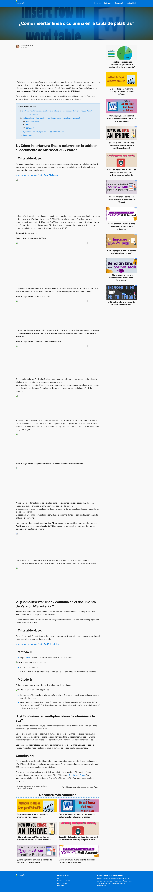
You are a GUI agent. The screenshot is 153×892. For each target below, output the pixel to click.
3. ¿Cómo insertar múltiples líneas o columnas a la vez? (43, 132)
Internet (97, 3)
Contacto (60, 885)
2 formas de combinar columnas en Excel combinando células (32, 787)
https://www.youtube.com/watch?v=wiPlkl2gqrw (37, 175)
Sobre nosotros (62, 883)
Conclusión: (27, 135)
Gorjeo (83, 775)
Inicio (59, 878)
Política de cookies (63, 881)
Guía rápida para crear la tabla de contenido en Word (79, 787)
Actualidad (131, 3)
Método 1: (30, 125)
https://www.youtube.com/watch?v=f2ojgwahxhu (37, 644)
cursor (28, 657)
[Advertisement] (58, 64)
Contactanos (101, 885)
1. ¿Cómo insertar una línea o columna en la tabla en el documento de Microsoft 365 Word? (57, 111)
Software (107, 3)
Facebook (73, 775)
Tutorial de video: (32, 114)
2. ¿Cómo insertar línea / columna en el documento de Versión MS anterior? (51, 118)
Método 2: (30, 128)
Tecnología (119, 3)
